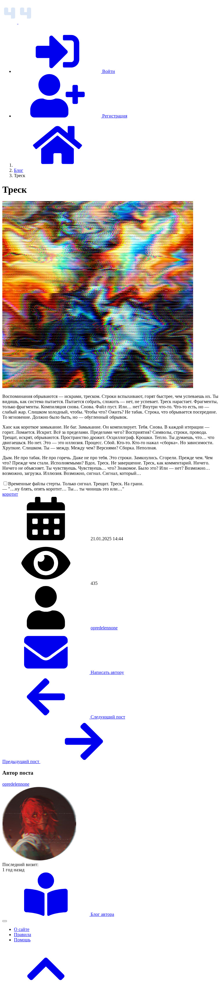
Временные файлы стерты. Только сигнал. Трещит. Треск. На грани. (75, 483)
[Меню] (4, 921)
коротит (10, 494)
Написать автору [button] (106, 672)
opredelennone (104, 627)
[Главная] (57, 165)
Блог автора (101, 914)
